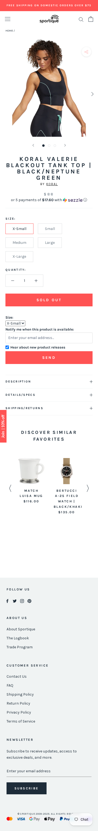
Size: (9, 317)
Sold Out (49, 300)
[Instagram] (22, 601)
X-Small (19, 228)
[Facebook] (7, 601)
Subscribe (26, 788)
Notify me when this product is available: (39, 329)
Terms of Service (21, 721)
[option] (31, 481)
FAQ (10, 685)
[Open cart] (90, 19)
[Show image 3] (55, 145)
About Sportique (21, 629)
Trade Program (20, 647)
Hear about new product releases (37, 347)
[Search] (81, 19)
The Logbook (18, 638)
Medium (19, 242)
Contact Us (17, 676)
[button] (49, 200)
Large (50, 242)
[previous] (6, 94)
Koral (52, 184)
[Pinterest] (29, 601)
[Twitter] (15, 601)
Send (49, 357)
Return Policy (18, 703)
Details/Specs (20, 395)
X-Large (19, 256)
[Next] (65, 145)
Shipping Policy (20, 694)
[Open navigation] (7, 19)
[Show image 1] (43, 145)
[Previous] (33, 145)
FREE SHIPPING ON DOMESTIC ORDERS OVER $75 (49, 5)
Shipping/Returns (24, 408)
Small (50, 228)
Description (18, 381)
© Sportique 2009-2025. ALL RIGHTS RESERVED (49, 814)
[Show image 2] (49, 145)
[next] (92, 94)
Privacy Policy (19, 712)
